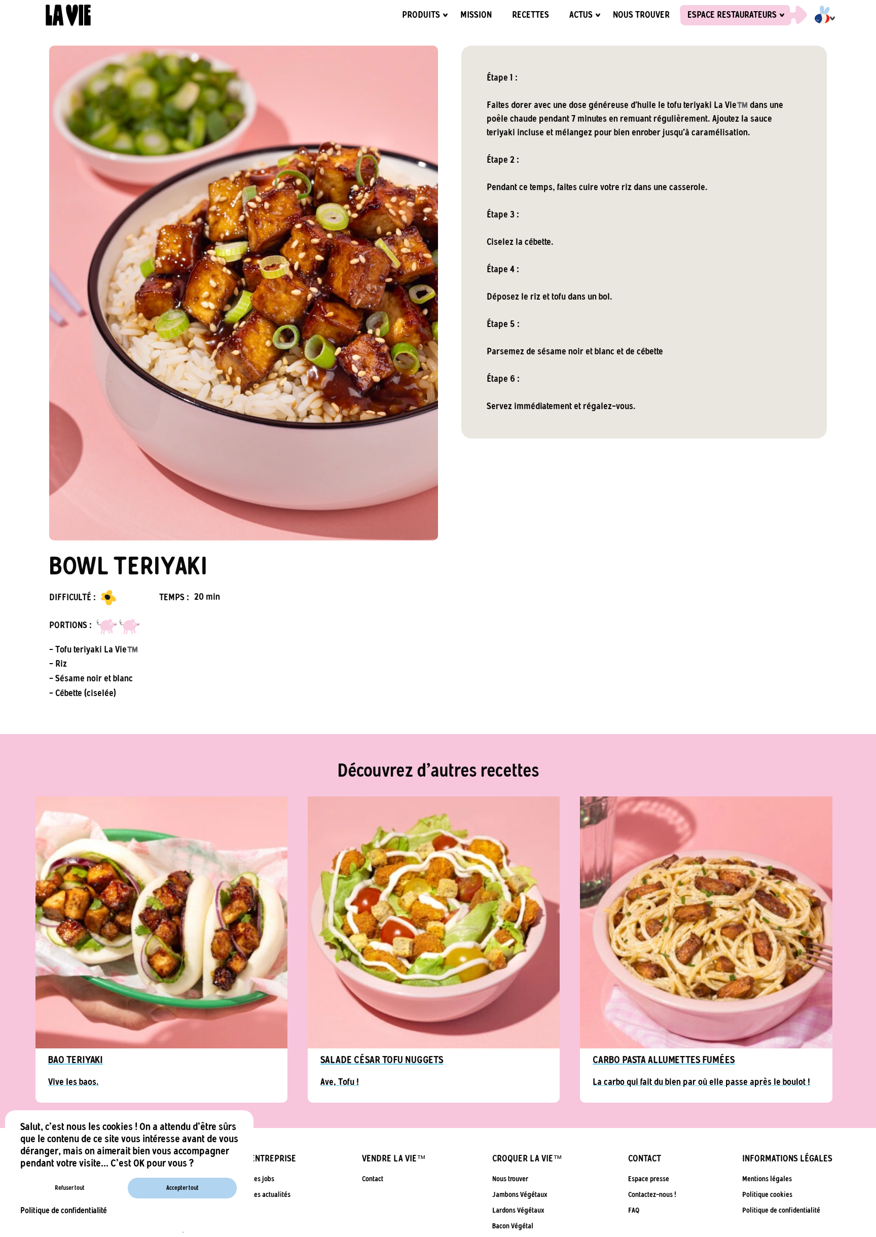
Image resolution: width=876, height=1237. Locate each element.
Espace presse (648, 1179)
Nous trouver (641, 15)
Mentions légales (767, 1179)
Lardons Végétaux (518, 1210)
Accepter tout (182, 1187)
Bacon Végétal (512, 1226)
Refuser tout (70, 1187)
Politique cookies (767, 1194)
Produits (421, 15)
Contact (372, 1179)
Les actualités (270, 1194)
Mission (476, 15)
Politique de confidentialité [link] (63, 1210)
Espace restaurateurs (732, 15)
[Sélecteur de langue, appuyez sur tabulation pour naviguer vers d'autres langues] (818, 15)
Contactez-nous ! (652, 1194)
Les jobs (262, 1179)
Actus (581, 15)
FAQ (633, 1210)
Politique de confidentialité (781, 1210)
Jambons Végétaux (520, 1194)
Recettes (530, 15)
